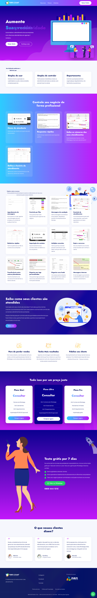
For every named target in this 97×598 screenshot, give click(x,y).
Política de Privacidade (47, 589)
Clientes (56, 3)
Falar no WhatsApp (56, 483)
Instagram (41, 575)
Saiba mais (11, 326)
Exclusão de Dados (60, 589)
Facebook (41, 579)
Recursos (43, 3)
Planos (50, 3)
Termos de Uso (36, 589)
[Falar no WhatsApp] (93, 594)
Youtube (41, 583)
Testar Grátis (85, 3)
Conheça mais (25, 44)
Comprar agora (19, 418)
